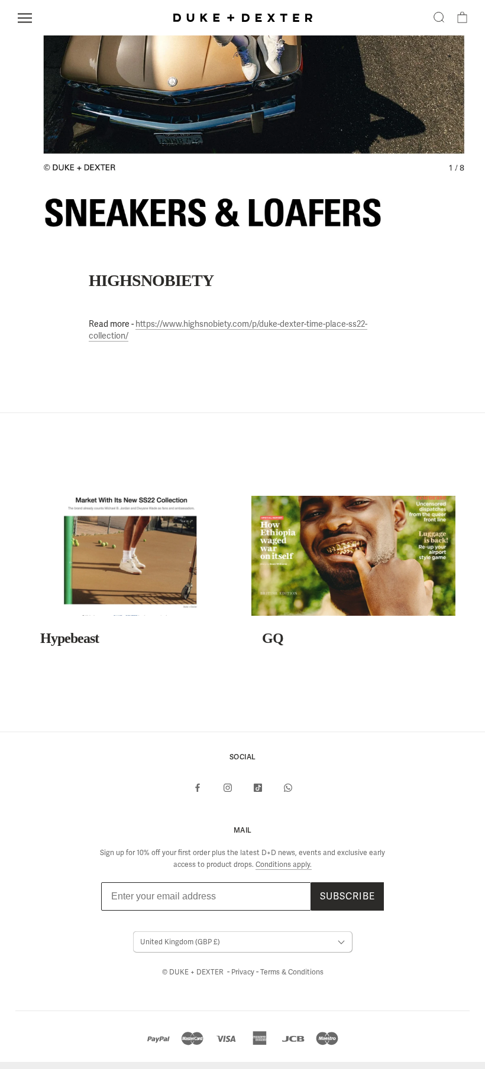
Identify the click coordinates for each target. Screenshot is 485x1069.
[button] (438, 18)
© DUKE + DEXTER (193, 972)
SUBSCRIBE (347, 896)
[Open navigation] (25, 18)
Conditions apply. (284, 864)
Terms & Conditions (292, 972)
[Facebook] (197, 787)
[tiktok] (258, 787)
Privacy (243, 972)
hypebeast (69, 638)
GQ (272, 638)
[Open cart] (462, 18)
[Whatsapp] (288, 787)
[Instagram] (228, 787)
